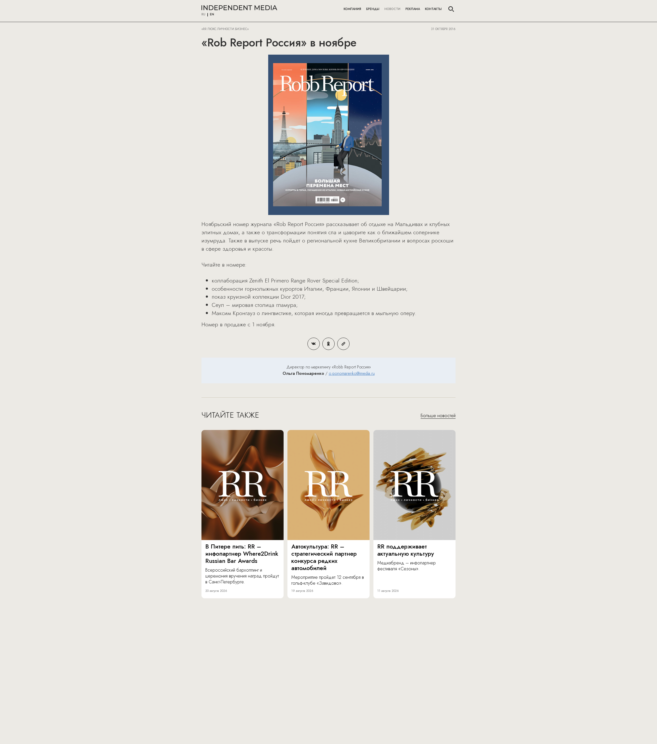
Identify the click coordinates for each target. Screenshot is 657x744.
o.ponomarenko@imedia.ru (352, 373)
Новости (392, 9)
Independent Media (239, 7)
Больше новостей (438, 416)
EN (212, 15)
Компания (352, 9)
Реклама (412, 9)
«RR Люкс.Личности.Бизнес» (225, 29)
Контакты (433, 9)
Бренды (372, 9)
